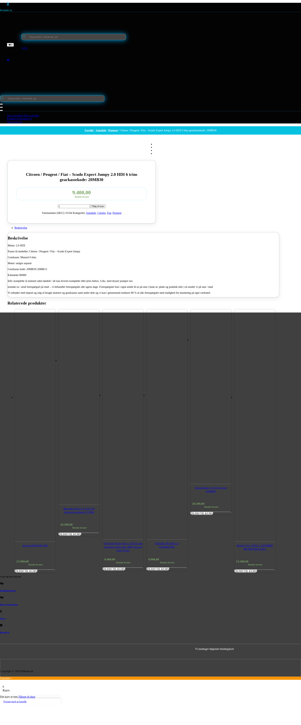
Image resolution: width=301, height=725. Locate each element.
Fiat (109, 212)
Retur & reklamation (9, 604)
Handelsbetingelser (8, 591)
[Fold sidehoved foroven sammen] (1, 110)
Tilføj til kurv (97, 206)
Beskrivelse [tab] (20, 227)
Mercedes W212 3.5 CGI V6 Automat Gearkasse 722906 (79, 510)
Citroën (101, 212)
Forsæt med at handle (15, 701)
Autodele (101, 130)
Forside (89, 130)
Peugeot (113, 130)
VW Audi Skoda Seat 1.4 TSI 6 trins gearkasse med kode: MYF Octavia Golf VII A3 (123, 547)
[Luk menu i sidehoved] (1, 107)
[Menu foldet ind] (1, 104)
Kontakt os (6, 10)
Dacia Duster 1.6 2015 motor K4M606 (211, 489)
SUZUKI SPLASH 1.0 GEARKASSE (167, 545)
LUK (25, 48)
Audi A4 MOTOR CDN (35, 545)
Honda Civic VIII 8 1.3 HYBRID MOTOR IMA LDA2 (255, 547)
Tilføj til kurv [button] (26, 571)
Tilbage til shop (26, 696)
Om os (2, 618)
